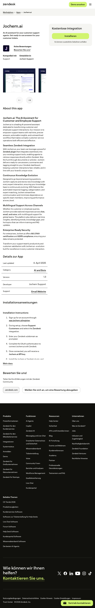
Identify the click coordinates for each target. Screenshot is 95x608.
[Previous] (19, 100)
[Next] (29, 100)
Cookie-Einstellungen (62, 598)
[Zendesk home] (9, 4)
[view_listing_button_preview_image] (19, 80)
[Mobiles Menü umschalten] (90, 4)
